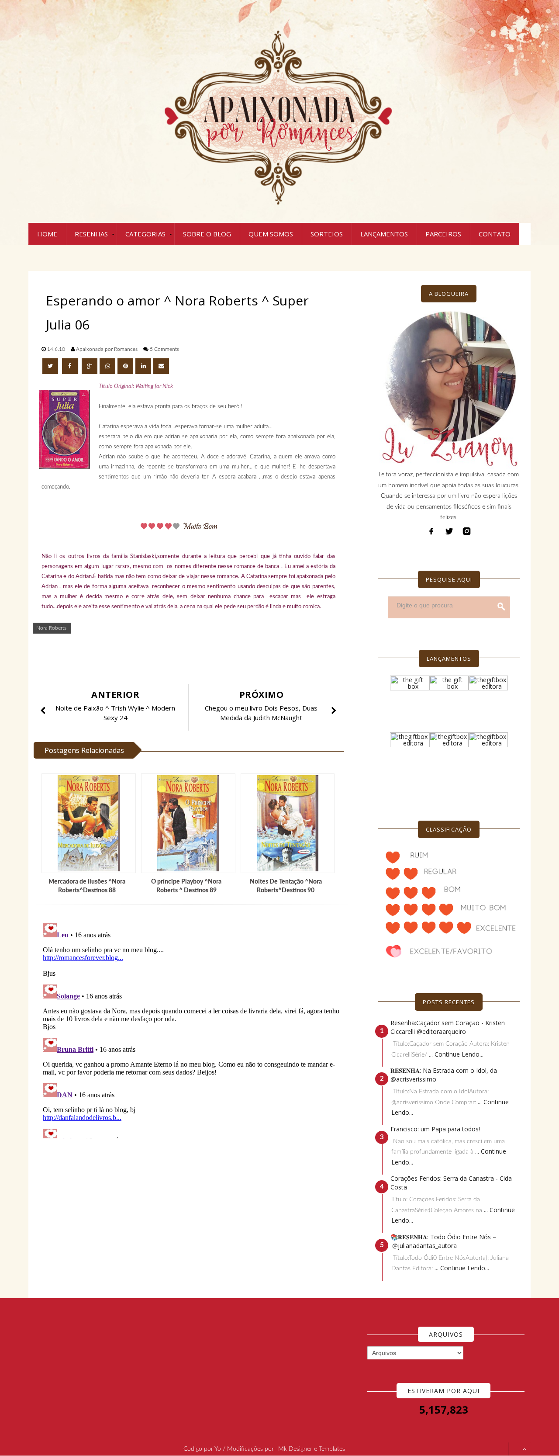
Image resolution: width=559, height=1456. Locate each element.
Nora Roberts (51, 628)
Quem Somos (270, 233)
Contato (495, 233)
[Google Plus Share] (89, 366)
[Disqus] (192, 1029)
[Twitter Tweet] (51, 366)
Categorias (145, 233)
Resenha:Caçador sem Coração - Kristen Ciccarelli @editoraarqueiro (447, 1027)
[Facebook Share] (70, 366)
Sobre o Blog (207, 233)
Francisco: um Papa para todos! (435, 1129)
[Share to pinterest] (125, 366)
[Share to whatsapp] (107, 366)
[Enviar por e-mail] (161, 366)
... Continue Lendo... (456, 1054)
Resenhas (91, 233)
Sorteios (327, 233)
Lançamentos (384, 233)
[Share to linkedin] (143, 366)
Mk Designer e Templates (311, 1449)
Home (47, 233)
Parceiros (443, 233)
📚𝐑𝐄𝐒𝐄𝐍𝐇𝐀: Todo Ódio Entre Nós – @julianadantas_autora (443, 1241)
